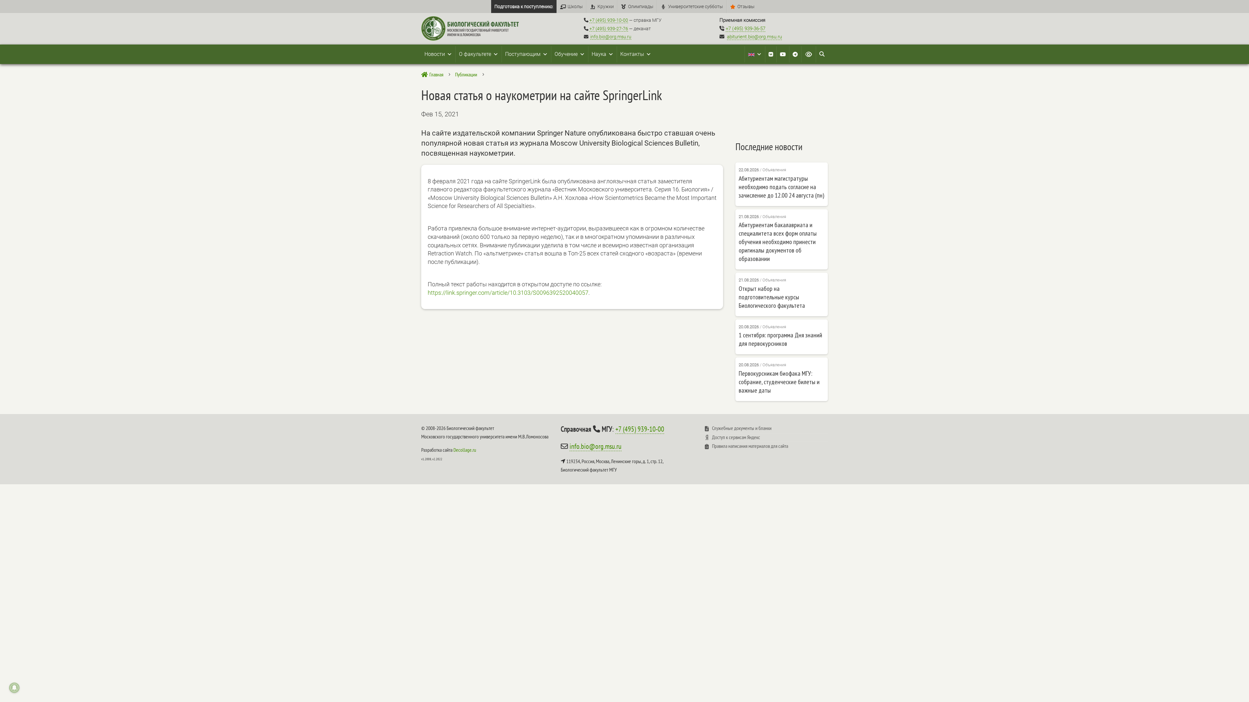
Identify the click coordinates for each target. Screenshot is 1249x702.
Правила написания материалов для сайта (750, 446)
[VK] (770, 54)
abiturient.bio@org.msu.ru (754, 37)
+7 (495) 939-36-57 (745, 29)
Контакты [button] (632, 54)
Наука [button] (599, 54)
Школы (575, 6)
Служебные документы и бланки (742, 428)
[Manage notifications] (14, 687)
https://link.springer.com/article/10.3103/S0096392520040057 (508, 292)
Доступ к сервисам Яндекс (736, 437)
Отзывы (746, 6)
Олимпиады (640, 6)
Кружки (606, 6)
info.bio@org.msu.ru (610, 36)
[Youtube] (783, 54)
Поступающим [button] (523, 54)
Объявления (774, 169)
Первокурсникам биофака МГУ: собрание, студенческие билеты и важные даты (779, 382)
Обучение (566, 54)
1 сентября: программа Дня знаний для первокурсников (780, 339)
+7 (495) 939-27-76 (608, 28)
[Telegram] (795, 54)
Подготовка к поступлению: (523, 6)
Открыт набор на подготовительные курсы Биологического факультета (772, 297)
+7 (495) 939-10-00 (608, 20)
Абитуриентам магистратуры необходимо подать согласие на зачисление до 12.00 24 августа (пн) (781, 187)
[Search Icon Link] (822, 54)
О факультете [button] (475, 54)
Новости (434, 54)
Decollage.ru (464, 450)
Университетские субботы (695, 6)
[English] (755, 54)
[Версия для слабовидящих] (808, 54)
